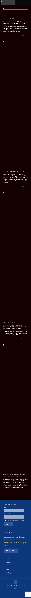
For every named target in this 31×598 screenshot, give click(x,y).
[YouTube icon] (14, 591)
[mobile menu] (28, 2)
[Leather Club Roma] (8, 2)
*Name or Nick (7, 514)
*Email (5, 507)
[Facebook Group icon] (18, 591)
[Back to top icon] (15, 582)
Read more (24, 35)
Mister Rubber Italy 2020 (9, 322)
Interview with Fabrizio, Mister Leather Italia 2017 (15, 171)
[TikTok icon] (20, 591)
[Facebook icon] (11, 591)
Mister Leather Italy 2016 (9, 19)
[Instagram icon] (16, 591)
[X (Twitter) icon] (12, 591)
